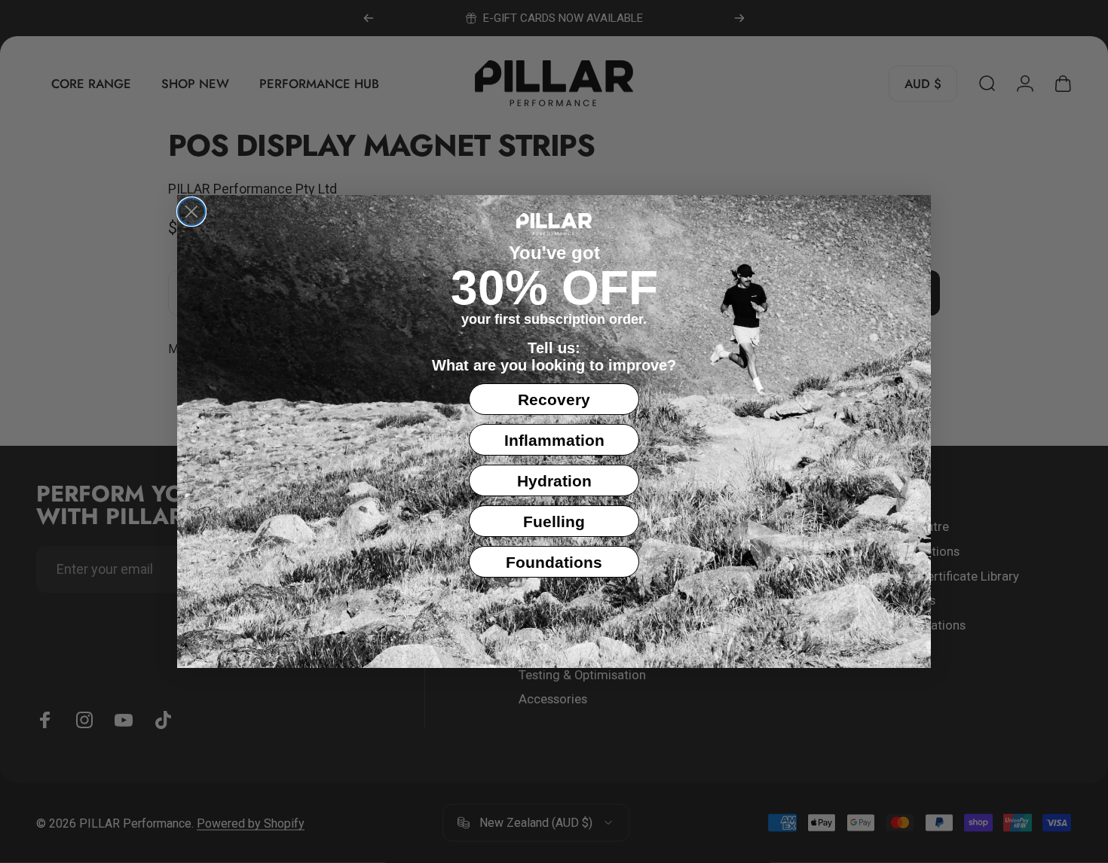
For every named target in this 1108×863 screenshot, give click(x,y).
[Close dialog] (191, 211)
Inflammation (554, 440)
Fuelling (554, 521)
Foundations (554, 562)
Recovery (554, 399)
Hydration (554, 480)
